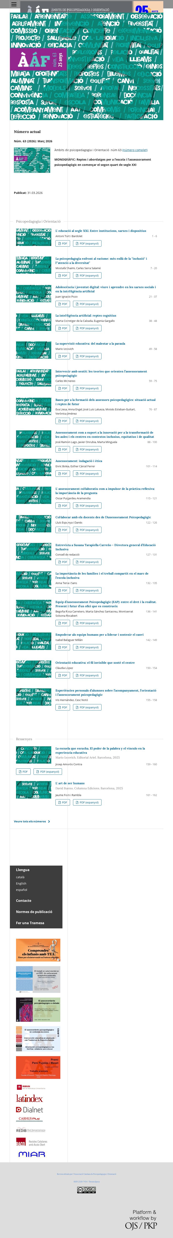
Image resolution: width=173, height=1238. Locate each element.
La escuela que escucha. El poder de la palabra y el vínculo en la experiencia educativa (100, 753)
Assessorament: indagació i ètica (78, 461)
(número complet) (134, 150)
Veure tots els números (30, 821)
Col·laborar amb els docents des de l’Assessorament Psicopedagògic (103, 517)
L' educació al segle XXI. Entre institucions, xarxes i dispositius (100, 231)
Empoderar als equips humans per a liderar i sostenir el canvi (99, 634)
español (21, 890)
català (20, 877)
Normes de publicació (34, 911)
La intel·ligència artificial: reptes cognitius (85, 315)
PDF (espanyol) (89, 243)
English (21, 883)
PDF (64, 243)
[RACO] (32, 1145)
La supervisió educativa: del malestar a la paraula (90, 343)
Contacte (23, 900)
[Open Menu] (14, 4)
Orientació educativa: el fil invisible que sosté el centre (95, 663)
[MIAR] (31, 1157)
